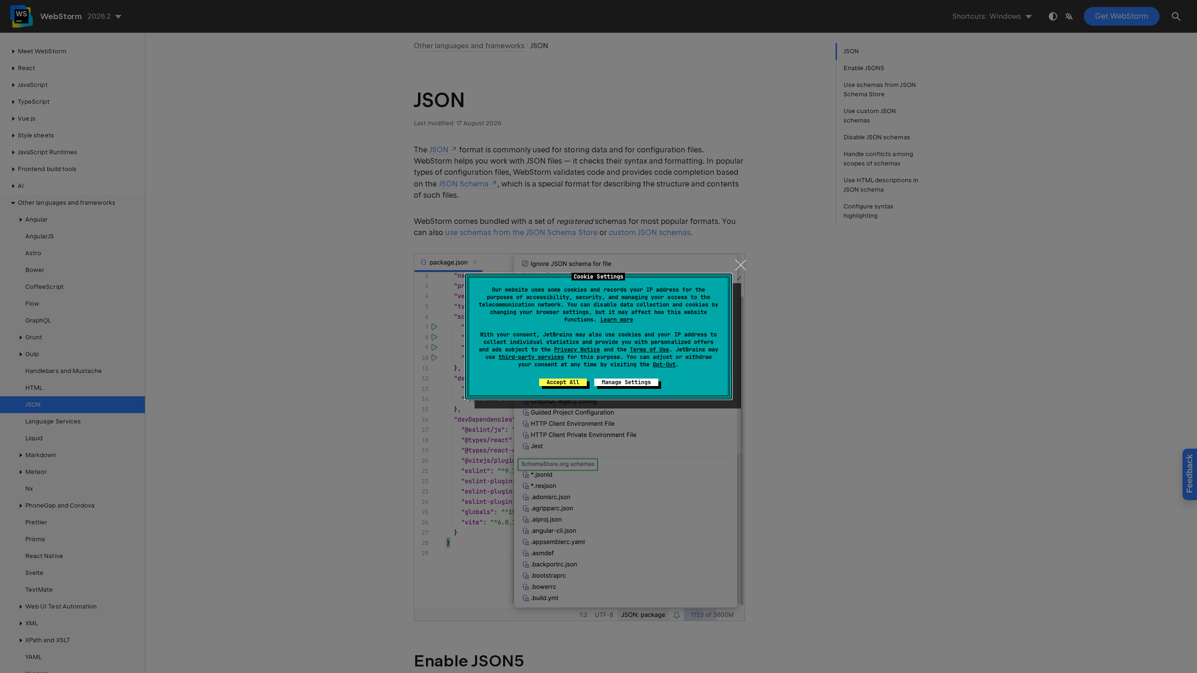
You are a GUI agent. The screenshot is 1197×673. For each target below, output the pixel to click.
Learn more (616, 319)
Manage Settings (626, 382)
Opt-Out (664, 364)
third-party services (531, 357)
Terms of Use (649, 349)
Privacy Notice (577, 349)
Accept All (563, 382)
